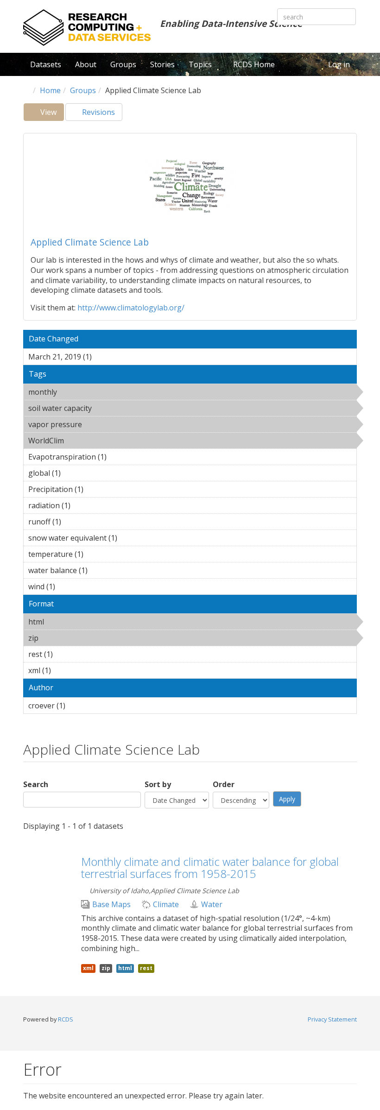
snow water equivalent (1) (131, 538)
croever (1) (79, 705)
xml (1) (65, 670)
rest (146, 968)
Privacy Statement (332, 1019)
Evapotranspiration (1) (121, 457)
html (68, 622)
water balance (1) (102, 570)
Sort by (158, 784)
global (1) (75, 473)
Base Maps (111, 904)
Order (223, 784)
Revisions (97, 112)
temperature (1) (97, 554)
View (51, 114)
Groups (123, 64)
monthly (80, 392)
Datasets (45, 64)
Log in (339, 64)
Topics (201, 64)
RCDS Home (254, 64)
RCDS (65, 1019)
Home (50, 90)
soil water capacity (115, 408)
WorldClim (87, 440)
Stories (162, 64)
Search (35, 784)
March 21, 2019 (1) (106, 357)
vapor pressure (106, 424)
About (85, 64)
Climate (166, 904)
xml (88, 968)
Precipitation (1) (97, 489)
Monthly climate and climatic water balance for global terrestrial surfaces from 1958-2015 (210, 867)
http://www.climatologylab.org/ (130, 308)
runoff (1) (75, 522)
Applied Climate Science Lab (90, 242)
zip (62, 638)
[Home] (87, 27)
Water (211, 904)
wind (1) (69, 586)
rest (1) (67, 654)
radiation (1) (84, 505)
